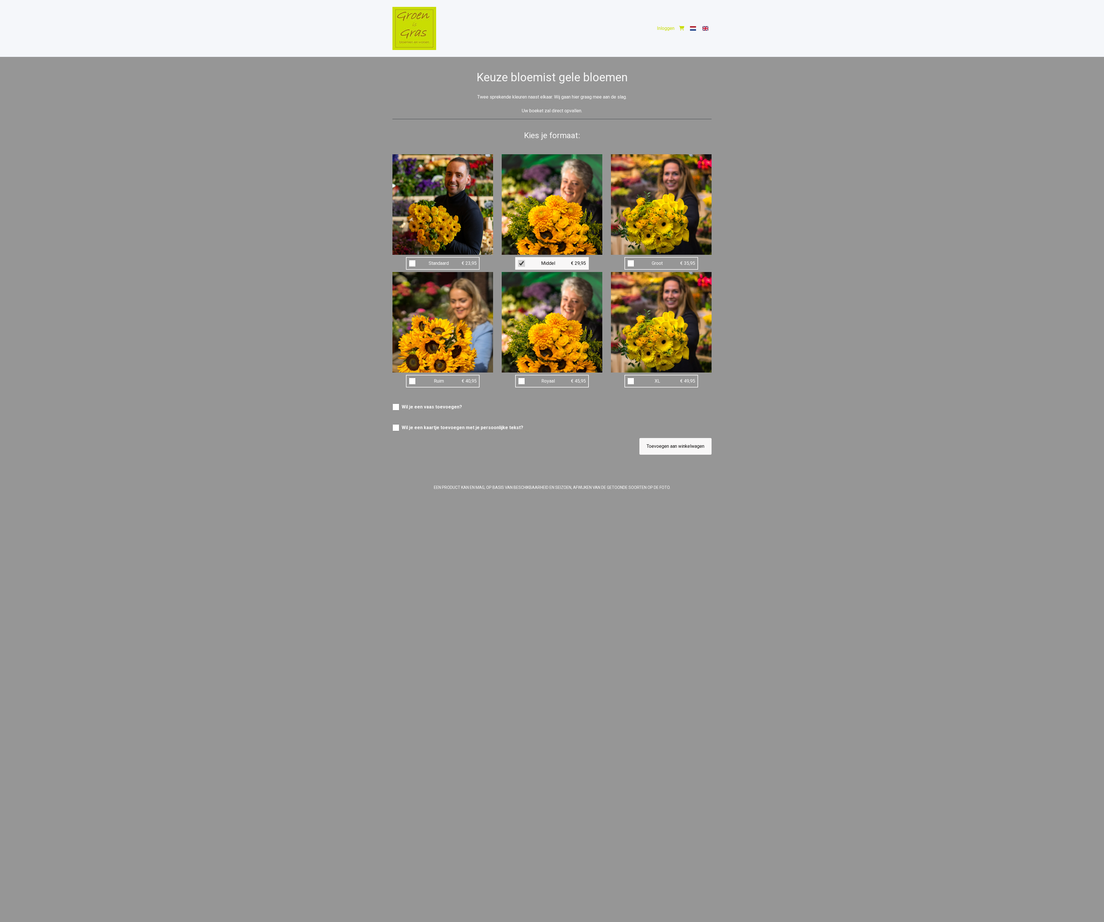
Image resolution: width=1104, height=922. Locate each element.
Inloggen (665, 28)
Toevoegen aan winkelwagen (675, 446)
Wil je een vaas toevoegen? (432, 407)
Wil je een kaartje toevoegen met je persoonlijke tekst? (462, 427)
